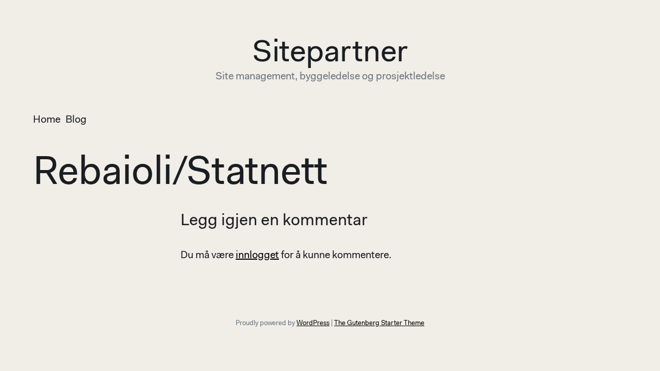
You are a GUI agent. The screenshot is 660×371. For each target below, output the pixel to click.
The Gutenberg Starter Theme (379, 323)
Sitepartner (330, 53)
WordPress (312, 323)
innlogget (257, 255)
